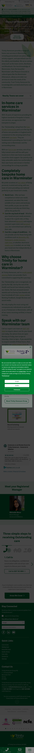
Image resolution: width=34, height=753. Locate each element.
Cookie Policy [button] (22, 371)
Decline (17, 385)
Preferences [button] (5, 375)
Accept (17, 381)
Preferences (17, 389)
